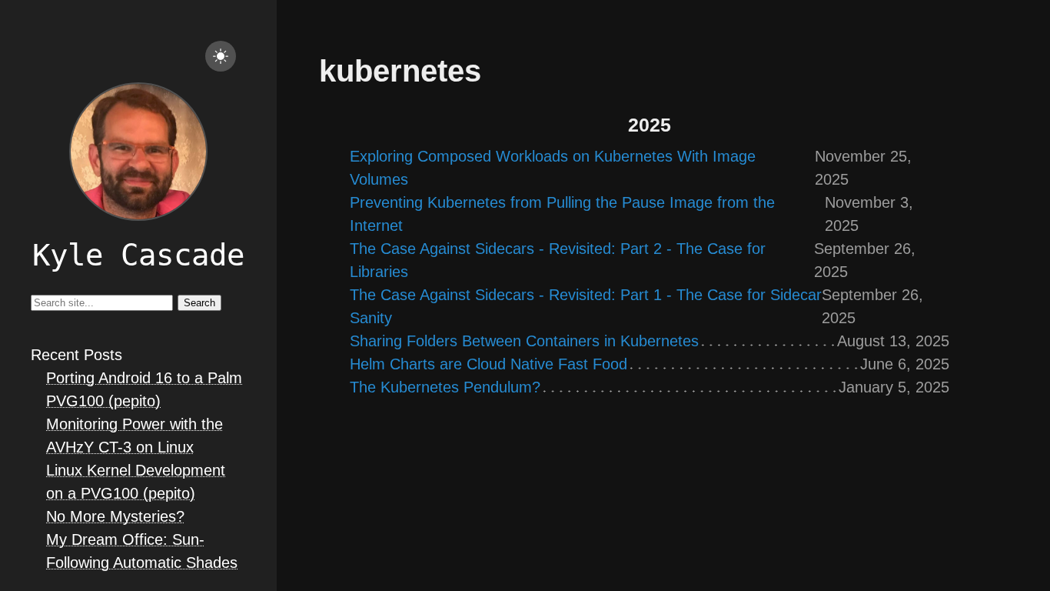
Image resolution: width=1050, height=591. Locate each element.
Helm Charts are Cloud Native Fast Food (488, 364)
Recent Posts (76, 354)
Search (199, 303)
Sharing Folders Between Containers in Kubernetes (524, 340)
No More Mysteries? (115, 516)
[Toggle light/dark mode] (220, 56)
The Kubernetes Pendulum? (445, 387)
